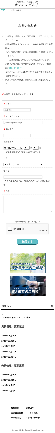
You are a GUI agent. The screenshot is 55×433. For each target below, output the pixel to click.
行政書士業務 (17, 413)
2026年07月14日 (8, 357)
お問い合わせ (34, 417)
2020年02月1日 (8, 385)
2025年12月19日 (8, 374)
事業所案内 (16, 417)
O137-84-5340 (15, 68)
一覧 (51, 306)
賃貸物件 (15, 408)
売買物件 (30, 408)
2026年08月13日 (8, 341)
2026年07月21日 (8, 351)
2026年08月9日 (8, 346)
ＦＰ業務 (34, 413)
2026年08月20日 (8, 335)
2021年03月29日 (8, 380)
